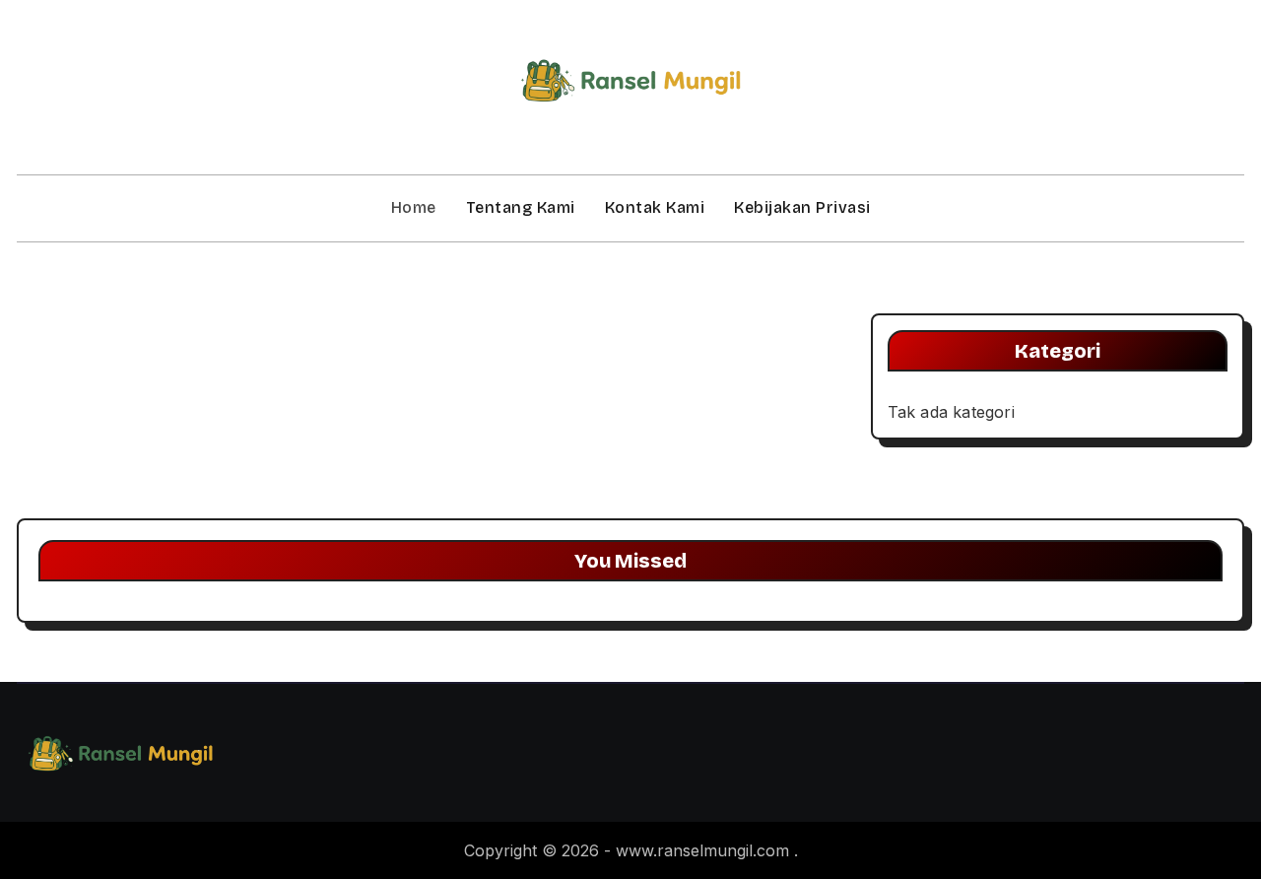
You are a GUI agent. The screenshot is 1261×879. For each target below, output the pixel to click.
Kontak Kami (655, 207)
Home (413, 207)
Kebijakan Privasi (802, 207)
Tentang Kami (520, 207)
